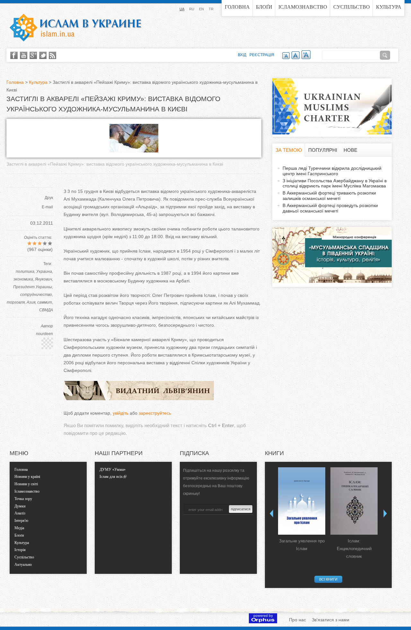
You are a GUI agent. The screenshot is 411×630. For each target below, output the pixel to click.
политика (25, 271)
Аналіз (19, 513)
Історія (20, 550)
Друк (49, 197)
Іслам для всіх (111, 476)
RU (191, 9)
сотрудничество (36, 294)
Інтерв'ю (21, 520)
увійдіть (120, 413)
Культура (388, 7)
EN (201, 9)
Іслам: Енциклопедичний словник (354, 549)
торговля (16, 302)
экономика (23, 279)
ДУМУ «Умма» (113, 469)
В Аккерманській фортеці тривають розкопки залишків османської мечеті (329, 195)
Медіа (19, 528)
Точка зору (23, 498)
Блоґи (264, 7)
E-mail (47, 207)
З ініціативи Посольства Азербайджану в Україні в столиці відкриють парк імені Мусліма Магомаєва (335, 183)
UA (181, 9)
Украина (44, 271)
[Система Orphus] (263, 621)
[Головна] (75, 27)
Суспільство (351, 7)
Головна (237, 7)
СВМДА (46, 310)
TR (211, 9)
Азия (31, 302)
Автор (47, 326)
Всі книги (328, 579)
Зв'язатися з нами (330, 619)
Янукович (43, 279)
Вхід (242, 55)
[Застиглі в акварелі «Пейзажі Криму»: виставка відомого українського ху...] (133, 150)
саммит (44, 302)
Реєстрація (261, 55)
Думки (19, 506)
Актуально (23, 564)
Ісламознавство (302, 7)
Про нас (297, 619)
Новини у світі (26, 484)
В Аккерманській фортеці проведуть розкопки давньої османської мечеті (330, 208)
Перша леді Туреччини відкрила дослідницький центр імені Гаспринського (332, 171)
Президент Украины (32, 287)
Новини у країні (27, 476)
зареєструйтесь (155, 413)
